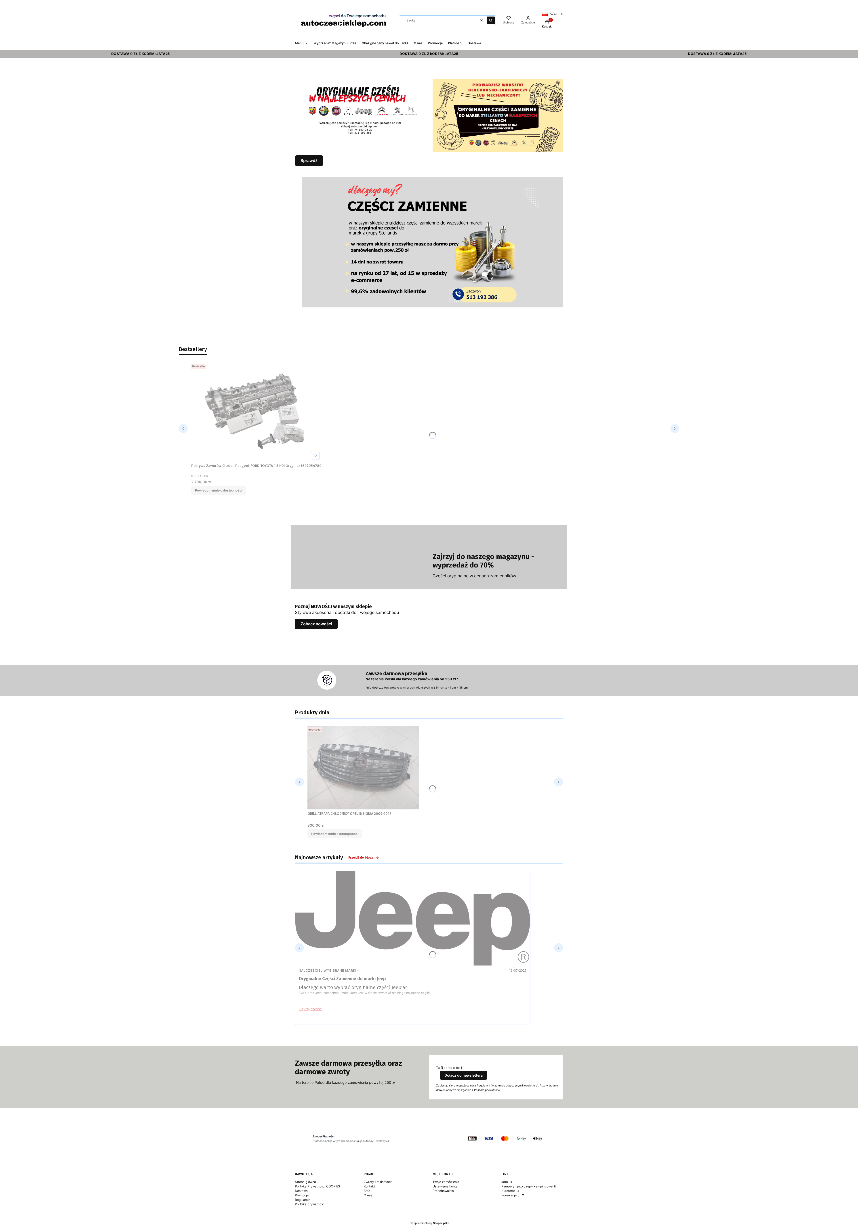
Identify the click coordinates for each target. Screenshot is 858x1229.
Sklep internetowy (428, 1223)
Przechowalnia (443, 1191)
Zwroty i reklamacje (378, 1182)
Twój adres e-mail (449, 1067)
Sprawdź (309, 160)
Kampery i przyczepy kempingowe (527, 1186)
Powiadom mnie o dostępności (218, 490)
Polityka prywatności (310, 1204)
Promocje (302, 1195)
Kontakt (369, 1186)
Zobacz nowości (316, 624)
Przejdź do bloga (360, 857)
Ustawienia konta (445, 1186)
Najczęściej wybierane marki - (329, 970)
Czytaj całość (310, 1009)
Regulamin (302, 1200)
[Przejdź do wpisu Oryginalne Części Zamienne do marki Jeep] (412, 918)
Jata (505, 1182)
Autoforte (508, 1191)
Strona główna (305, 1182)
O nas (368, 1195)
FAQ (367, 1191)
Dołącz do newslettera (463, 1075)
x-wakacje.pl (511, 1195)
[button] (491, 20)
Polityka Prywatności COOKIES (317, 1186)
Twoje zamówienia (446, 1182)
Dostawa (301, 1191)
